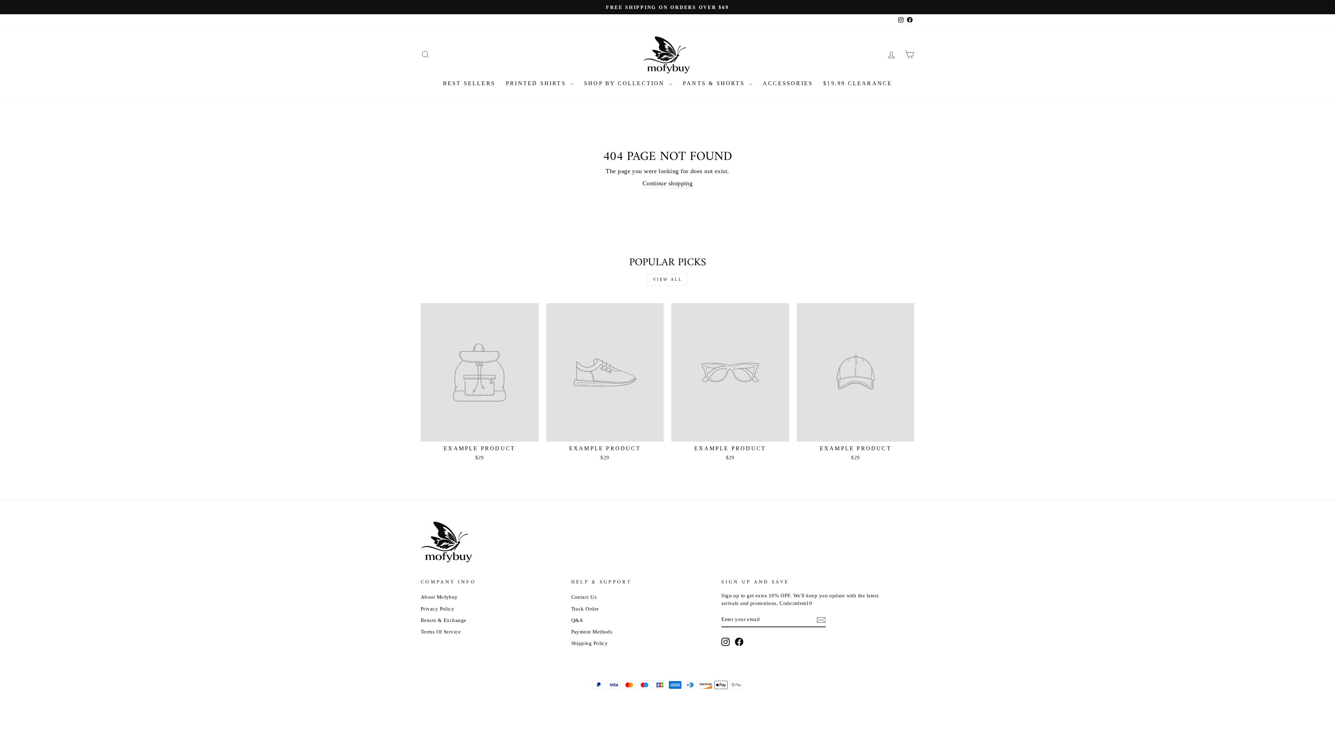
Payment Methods (592, 632)
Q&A (577, 620)
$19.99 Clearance (857, 83)
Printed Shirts (537, 83)
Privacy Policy (437, 609)
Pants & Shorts (715, 83)
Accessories (788, 83)
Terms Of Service (441, 632)
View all (667, 279)
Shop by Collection (625, 83)
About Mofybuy (439, 597)
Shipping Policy (589, 643)
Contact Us (584, 597)
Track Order (585, 609)
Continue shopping (667, 183)
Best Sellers (469, 83)
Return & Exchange (444, 620)
